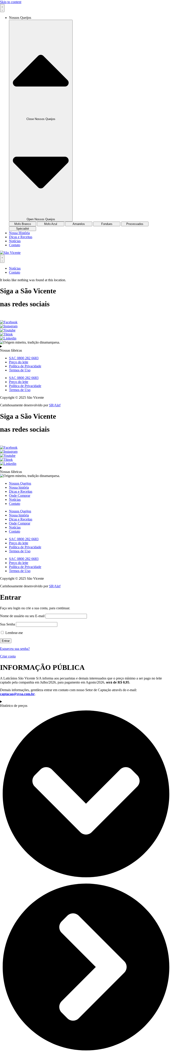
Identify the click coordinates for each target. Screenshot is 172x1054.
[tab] (22, 224)
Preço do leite (18, 362)
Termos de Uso (19, 370)
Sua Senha (7, 624)
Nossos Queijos (20, 483)
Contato (14, 503)
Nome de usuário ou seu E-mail (22, 616)
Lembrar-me (13, 633)
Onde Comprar (19, 495)
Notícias (15, 499)
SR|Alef (54, 405)
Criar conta (8, 656)
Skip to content (10, 2)
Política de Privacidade (25, 366)
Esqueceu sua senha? (15, 649)
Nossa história (19, 487)
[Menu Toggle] (2, 8)
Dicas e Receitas (20, 491)
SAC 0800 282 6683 (24, 358)
